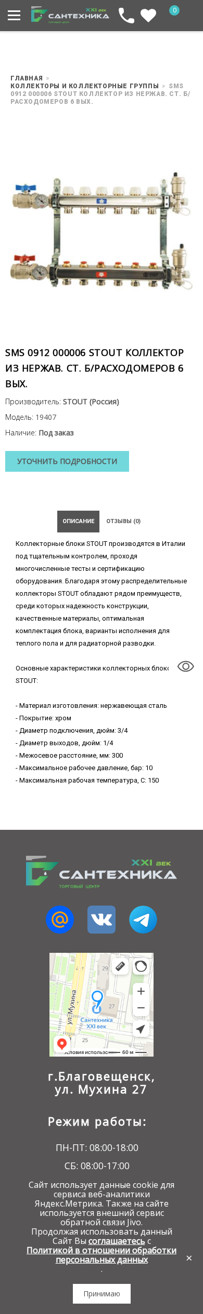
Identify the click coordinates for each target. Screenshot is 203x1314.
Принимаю (101, 1293)
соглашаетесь (116, 1240)
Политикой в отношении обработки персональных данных (101, 1254)
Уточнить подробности (67, 461)
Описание (78, 521)
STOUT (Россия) (91, 401)
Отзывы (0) (123, 521)
